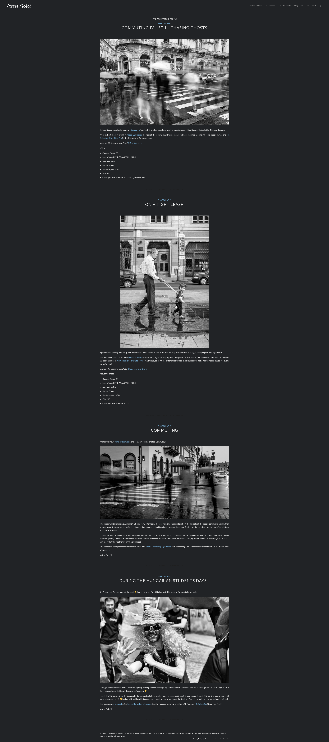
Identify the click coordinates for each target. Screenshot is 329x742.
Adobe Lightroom (134, 135)
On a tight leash (164, 204)
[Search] (319, 6)
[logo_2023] (19, 6)
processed (117, 704)
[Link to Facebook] (216, 739)
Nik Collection (201, 704)
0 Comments (162, 189)
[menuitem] (256, 6)
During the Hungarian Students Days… (164, 580)
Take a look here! (135, 143)
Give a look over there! (137, 369)
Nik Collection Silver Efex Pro (130, 361)
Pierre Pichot (177, 189)
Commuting (135, 130)
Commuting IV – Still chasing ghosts (164, 27)
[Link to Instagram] (220, 739)
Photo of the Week (122, 442)
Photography (164, 23)
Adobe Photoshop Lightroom (158, 547)
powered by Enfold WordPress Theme (112, 736)
